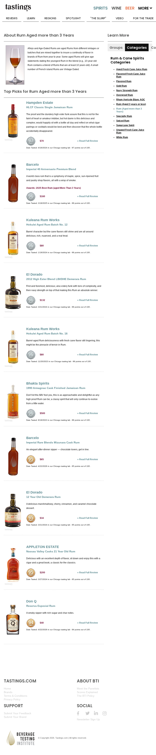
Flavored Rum (123, 81)
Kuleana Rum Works (43, 220)
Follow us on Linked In (98, 713)
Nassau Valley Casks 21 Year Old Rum (50, 551)
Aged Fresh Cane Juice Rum (131, 69)
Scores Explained (87, 692)
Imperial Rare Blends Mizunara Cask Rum (53, 442)
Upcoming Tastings (107, 713)
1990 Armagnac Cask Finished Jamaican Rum (55, 387)
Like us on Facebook (81, 713)
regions (50, 18)
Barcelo (32, 164)
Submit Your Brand (15, 716)
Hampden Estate (39, 103)
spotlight (73, 18)
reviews (12, 18)
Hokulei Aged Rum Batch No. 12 (47, 224)
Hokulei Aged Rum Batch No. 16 (47, 333)
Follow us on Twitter (89, 713)
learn (31, 18)
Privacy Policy (12, 699)
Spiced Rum (122, 120)
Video (120, 18)
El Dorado (34, 274)
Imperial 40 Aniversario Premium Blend (51, 169)
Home (7, 688)
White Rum (122, 137)
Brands (8, 692)
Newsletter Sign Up (88, 719)
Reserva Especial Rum (40, 605)
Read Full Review (88, 141)
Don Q (31, 601)
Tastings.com (61, 738)
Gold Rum (121, 86)
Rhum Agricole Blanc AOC (130, 99)
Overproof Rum (124, 95)
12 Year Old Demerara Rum (43, 496)
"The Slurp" (98, 18)
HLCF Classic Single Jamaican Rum (49, 107)
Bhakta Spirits (37, 383)
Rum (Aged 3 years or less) (131, 104)
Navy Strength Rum (127, 90)
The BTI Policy (85, 695)
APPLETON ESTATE (42, 547)
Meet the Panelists (88, 688)
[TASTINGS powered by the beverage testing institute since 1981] (18, 9)
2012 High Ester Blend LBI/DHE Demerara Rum (56, 279)
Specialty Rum (124, 116)
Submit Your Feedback (17, 713)
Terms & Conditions (15, 695)
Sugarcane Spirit (125, 125)
